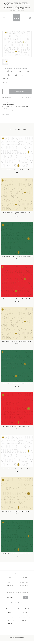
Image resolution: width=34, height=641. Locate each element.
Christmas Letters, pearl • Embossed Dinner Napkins (18, 27)
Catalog (9, 623)
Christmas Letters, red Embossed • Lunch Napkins (17, 426)
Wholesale (10, 618)
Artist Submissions (10, 620)
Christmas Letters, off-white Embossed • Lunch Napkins (17, 511)
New (10, 577)
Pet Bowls (24, 580)
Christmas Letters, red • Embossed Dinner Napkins (17, 299)
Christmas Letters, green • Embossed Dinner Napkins (17, 384)
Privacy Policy (24, 615)
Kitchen (10, 583)
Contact (24, 612)
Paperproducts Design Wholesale (14, 68)
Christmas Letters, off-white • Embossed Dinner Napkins (17, 341)
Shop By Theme (24, 583)
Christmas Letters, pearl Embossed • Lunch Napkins (17, 469)
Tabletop (9, 580)
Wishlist (24, 620)
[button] (11, 97)
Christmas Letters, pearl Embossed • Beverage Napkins (17, 170)
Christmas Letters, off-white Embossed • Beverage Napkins (17, 213)
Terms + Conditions (24, 618)
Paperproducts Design (18, 637)
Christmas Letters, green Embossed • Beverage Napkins (17, 256)
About (9, 612)
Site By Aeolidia (17, 639)
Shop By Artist (24, 585)
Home (3, 27)
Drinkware (10, 585)
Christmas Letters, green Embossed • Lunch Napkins (17, 554)
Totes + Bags (24, 577)
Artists (10, 615)
